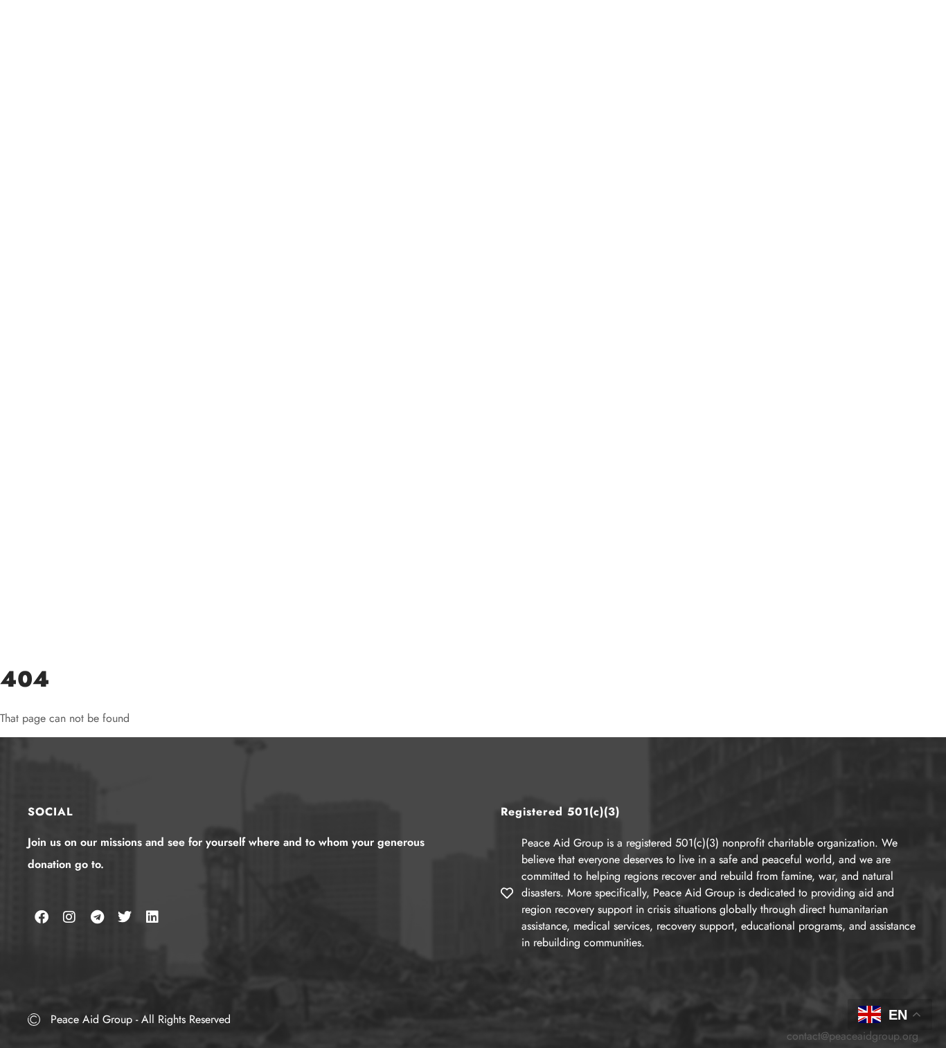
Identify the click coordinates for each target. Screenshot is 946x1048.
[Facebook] (41, 917)
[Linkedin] (152, 917)
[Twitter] (125, 917)
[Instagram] (69, 917)
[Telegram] (97, 917)
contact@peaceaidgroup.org (852, 1036)
